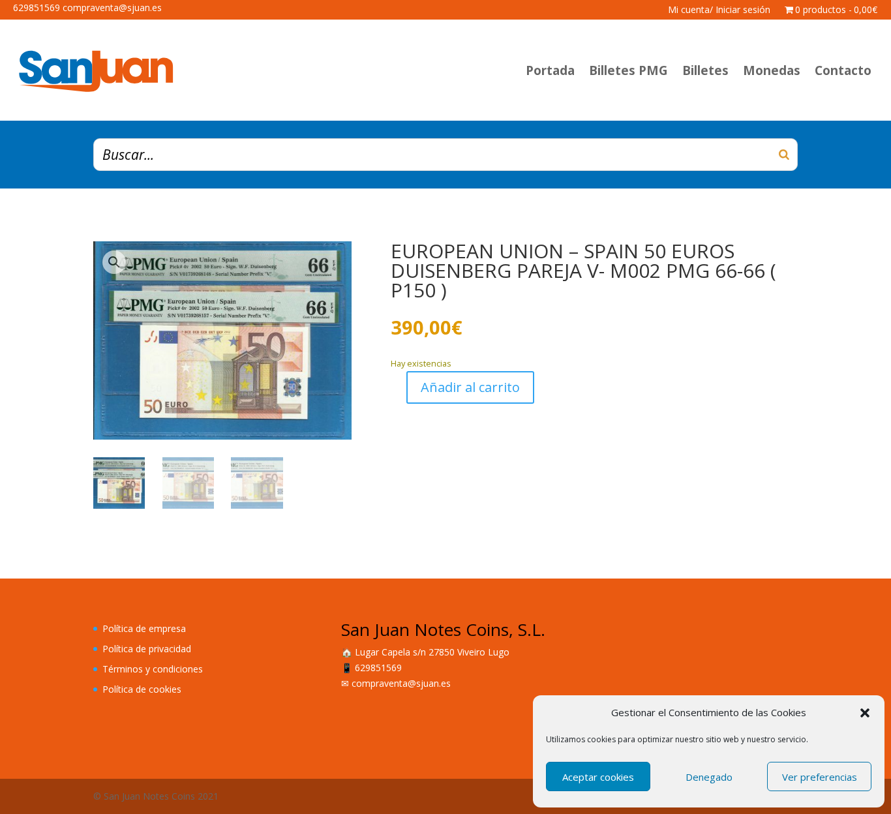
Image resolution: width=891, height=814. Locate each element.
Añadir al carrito (470, 387)
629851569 (378, 667)
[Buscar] (784, 154)
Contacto (843, 70)
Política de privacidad (146, 648)
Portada (550, 70)
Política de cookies (141, 689)
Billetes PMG (628, 70)
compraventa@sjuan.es (401, 683)
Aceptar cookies (598, 776)
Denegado (709, 776)
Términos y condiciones (152, 669)
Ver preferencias (819, 776)
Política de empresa (144, 628)
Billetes (705, 70)
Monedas (771, 70)
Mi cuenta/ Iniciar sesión (719, 10)
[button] (864, 712)
